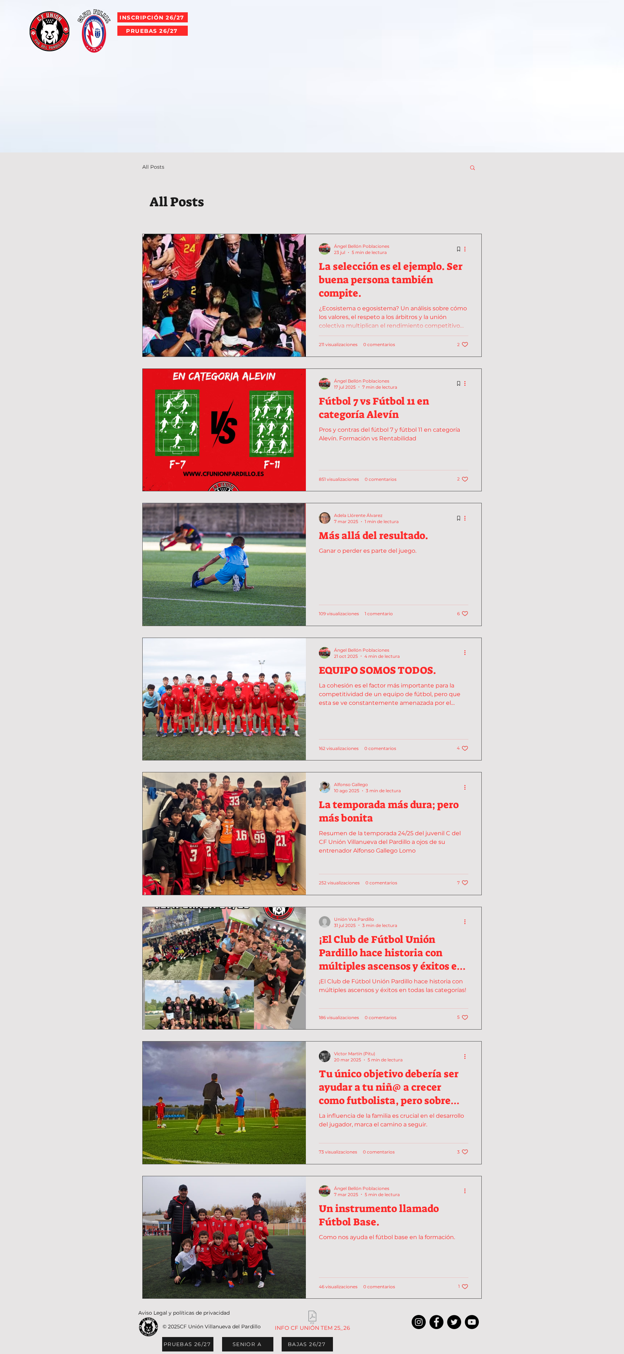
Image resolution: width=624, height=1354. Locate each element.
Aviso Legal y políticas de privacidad (184, 1313)
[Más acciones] (467, 249)
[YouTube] (472, 1322)
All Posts (153, 167)
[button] (472, 168)
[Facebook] (436, 1322)
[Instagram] (419, 1322)
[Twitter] (454, 1322)
